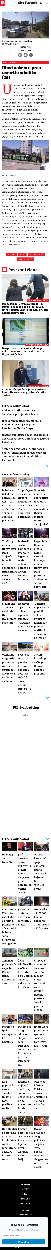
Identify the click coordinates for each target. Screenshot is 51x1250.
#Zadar (11, 254)
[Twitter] (20, 55)
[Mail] (26, 55)
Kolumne (25, 1203)
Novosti (25, 1184)
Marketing (25, 1210)
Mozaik (25, 1194)
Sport (25, 1189)
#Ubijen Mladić (36, 254)
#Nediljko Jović (25, 259)
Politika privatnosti (25, 1214)
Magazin (25, 1199)
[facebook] (31, 55)
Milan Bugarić (25, 50)
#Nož (22, 254)
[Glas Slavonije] (2, 5)
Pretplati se (23, 1242)
